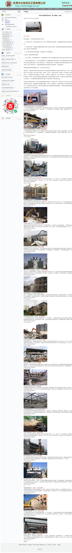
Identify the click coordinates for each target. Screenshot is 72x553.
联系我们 (57, 9)
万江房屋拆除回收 (6, 40)
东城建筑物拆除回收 (6, 36)
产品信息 (29, 9)
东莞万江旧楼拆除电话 (6, 44)
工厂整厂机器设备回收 (6, 48)
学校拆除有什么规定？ (5, 84)
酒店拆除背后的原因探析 (6, 70)
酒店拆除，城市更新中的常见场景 (8, 55)
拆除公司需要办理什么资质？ (7, 77)
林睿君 (59, 544)
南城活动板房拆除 (6, 34)
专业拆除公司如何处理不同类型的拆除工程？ (10, 91)
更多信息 (25, 541)
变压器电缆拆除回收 (6, 46)
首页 (22, 9)
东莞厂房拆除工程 (6, 32)
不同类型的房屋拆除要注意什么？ (8, 87)
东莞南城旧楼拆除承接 (6, 42)
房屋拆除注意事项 (5, 66)
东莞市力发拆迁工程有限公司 (29, 110)
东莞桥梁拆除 (5, 38)
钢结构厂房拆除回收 (6, 50)
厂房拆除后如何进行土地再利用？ (8, 80)
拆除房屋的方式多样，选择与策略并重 (9, 62)
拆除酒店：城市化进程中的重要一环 (8, 59)
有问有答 (50, 9)
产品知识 (43, 9)
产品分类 (36, 9)
